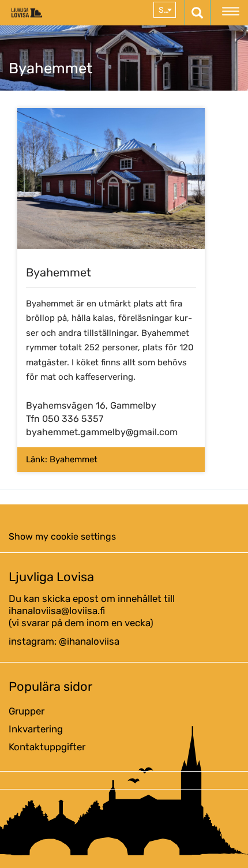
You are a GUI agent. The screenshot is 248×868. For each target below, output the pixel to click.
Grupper (26, 711)
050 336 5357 (72, 418)
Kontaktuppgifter (47, 747)
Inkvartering (36, 729)
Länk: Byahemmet (61, 459)
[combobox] (164, 10)
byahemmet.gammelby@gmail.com (102, 431)
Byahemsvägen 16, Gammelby (91, 405)
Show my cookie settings (62, 536)
